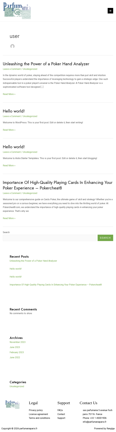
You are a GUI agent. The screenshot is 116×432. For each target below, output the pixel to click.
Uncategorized (30, 69)
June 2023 (15, 347)
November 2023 (18, 342)
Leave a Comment (12, 69)
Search (6, 232)
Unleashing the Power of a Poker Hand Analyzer (46, 64)
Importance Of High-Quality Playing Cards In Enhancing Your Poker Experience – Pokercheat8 (57, 185)
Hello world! (14, 111)
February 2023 (17, 352)
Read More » (9, 93)
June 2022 (15, 357)
